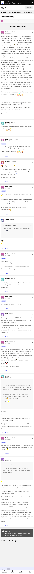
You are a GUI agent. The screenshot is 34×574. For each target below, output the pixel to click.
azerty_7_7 (8, 161)
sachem (7, 376)
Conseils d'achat (25, 21)
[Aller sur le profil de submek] (2, 123)
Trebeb (7, 219)
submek (7, 122)
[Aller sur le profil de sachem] (2, 376)
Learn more (3, 2)
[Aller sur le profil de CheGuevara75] (2, 21)
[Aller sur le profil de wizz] (2, 314)
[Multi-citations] (2, 117)
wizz (6, 313)
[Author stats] (32, 32)
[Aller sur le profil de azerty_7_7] (2, 162)
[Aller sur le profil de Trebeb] (2, 220)
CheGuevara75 (10, 21)
